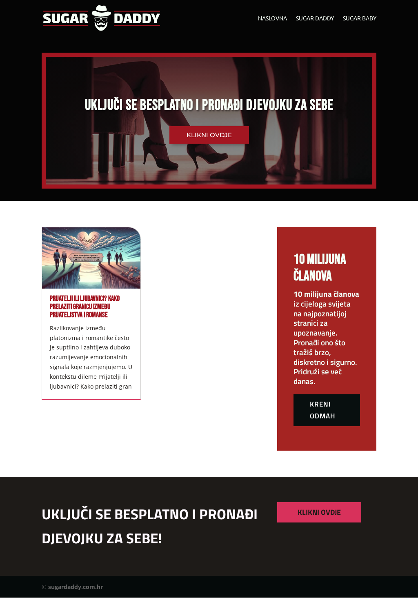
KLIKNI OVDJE (319, 512)
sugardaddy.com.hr (75, 587)
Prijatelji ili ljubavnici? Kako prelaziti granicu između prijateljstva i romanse (85, 306)
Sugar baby (359, 18)
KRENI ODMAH (322, 410)
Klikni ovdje (209, 135)
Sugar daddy (315, 18)
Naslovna (272, 18)
